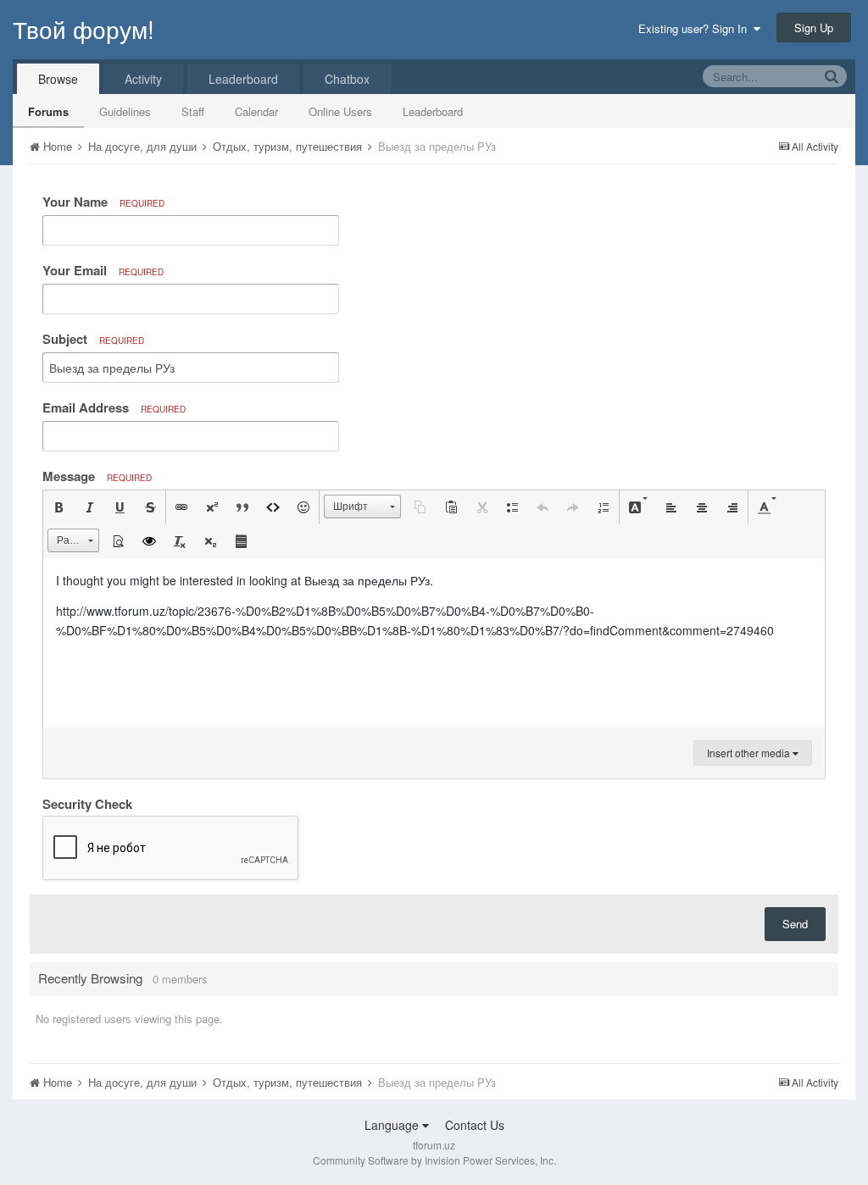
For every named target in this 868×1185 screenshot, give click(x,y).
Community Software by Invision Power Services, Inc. (434, 1160)
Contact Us (474, 1124)
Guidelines (125, 111)
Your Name (103, 201)
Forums (48, 111)
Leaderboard (433, 111)
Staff (192, 111)
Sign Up (813, 27)
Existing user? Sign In (696, 28)
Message (97, 476)
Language (393, 1124)
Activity (143, 78)
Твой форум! (83, 29)
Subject (93, 338)
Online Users (340, 111)
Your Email (103, 270)
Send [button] (795, 924)
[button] (58, 507)
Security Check (87, 803)
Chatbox (347, 78)
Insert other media (750, 752)
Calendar (256, 111)
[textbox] (434, 643)
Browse (58, 78)
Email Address (114, 407)
